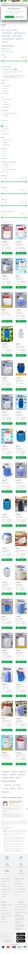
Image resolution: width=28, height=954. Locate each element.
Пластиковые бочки (7, 33)
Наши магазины (4, 891)
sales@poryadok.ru (8, 941)
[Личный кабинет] (21, 871)
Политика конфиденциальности (19, 915)
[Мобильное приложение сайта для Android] (20, 934)
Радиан (18, 785)
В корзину (7, 253)
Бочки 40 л (4, 774)
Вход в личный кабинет (20, 891)
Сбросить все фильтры (7, 51)
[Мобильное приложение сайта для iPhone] (20, 937)
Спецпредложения (5, 886)
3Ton (21, 788)
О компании (3, 919)
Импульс (7, 792)
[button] (5, 80)
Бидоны (18, 777)
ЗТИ (14, 788)
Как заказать (17, 881)
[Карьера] (7, 871)
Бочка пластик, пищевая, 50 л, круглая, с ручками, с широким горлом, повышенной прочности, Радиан (15, 802)
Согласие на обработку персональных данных (20, 925)
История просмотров (5, 889)
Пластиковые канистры (7, 39)
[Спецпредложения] (21, 864)
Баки (3, 30)
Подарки (3, 896)
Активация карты (14, 3)
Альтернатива (8, 785)
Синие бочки (5, 42)
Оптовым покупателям (5, 913)
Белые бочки (22, 771)
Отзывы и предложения (20, 889)
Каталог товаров (5, 878)
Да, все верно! (9, 17)
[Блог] (21, 857)
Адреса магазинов (5, 3)
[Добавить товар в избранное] (11, 225)
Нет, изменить (19, 17)
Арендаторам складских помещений (6, 905)
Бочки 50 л (14, 771)
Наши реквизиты (4, 921)
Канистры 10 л (5, 771)
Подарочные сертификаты (20, 906)
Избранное (3, 884)
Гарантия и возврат (19, 886)
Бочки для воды (6, 36)
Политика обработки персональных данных (20, 918)
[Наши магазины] (7, 864)
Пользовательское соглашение (19, 922)
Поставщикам (4, 908)
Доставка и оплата (19, 883)
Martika (6, 788)
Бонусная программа (19, 909)
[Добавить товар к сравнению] (9, 225)
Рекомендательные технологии (19, 929)
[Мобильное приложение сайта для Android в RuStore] (20, 940)
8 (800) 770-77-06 (9, 940)
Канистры (14, 30)
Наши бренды (4, 894)
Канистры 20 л (19, 39)
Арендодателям (4, 910)
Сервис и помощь (19, 878)
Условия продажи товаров (20, 904)
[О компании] (7, 857)
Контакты (17, 894)
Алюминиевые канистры (8, 777)
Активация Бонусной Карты (21, 912)
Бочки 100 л (13, 774)
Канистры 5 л (21, 774)
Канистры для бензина (19, 33)
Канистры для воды (17, 36)
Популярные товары (5, 881)
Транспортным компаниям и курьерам (7, 916)
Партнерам (3, 902)
